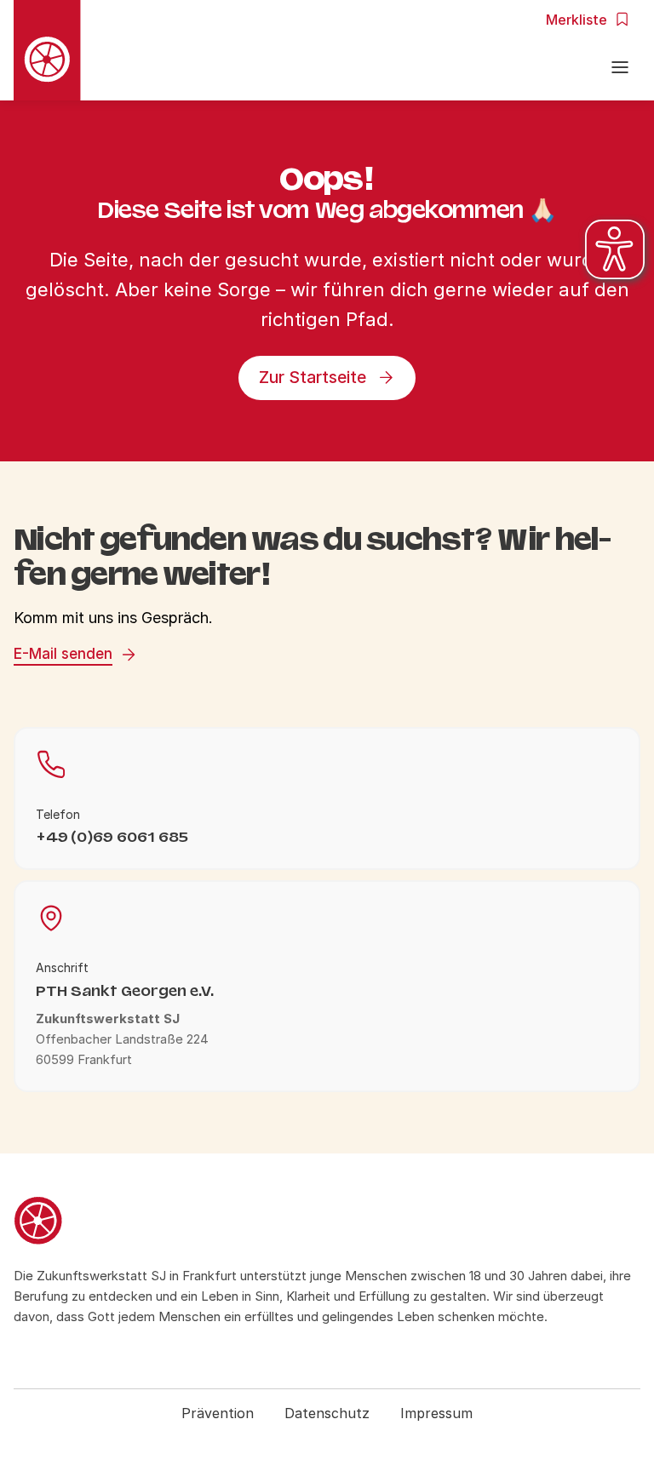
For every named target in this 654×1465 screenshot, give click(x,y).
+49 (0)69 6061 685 (112, 837)
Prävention (217, 1413)
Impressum (436, 1413)
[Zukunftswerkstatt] (327, 1223)
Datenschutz (327, 1413)
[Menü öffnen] (620, 70)
